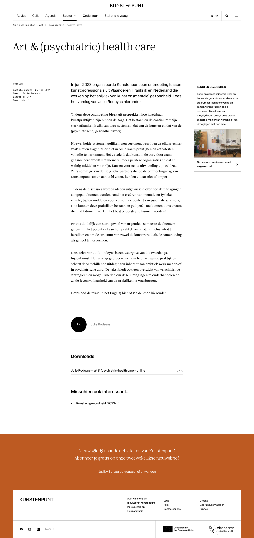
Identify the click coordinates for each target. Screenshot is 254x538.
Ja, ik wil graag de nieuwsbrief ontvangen (127, 471)
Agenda (51, 15)
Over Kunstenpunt (137, 499)
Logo (166, 501)
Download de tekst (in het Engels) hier (99, 293)
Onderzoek (90, 15)
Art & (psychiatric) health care (60, 25)
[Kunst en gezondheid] (217, 143)
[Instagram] (29, 529)
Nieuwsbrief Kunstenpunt (141, 503)
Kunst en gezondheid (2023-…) (97, 403)
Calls (35, 15)
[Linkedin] (38, 529)
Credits (204, 501)
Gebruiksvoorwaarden (212, 505)
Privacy (204, 509)
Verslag (18, 83)
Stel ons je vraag (116, 15)
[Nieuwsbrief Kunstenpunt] (21, 529)
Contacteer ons (172, 509)
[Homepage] (127, 5)
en (216, 15)
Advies (21, 15)
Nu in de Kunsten (24, 25)
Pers (165, 505)
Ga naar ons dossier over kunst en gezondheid (214, 164)
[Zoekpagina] (227, 16)
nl (211, 15)
